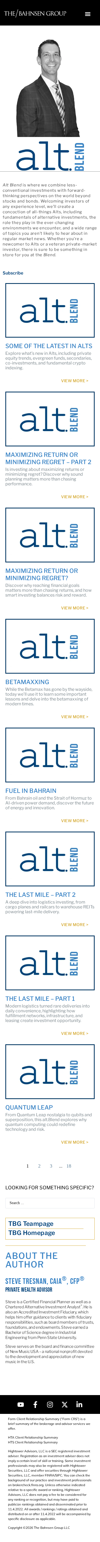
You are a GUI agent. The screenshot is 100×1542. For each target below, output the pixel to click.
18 (68, 1166)
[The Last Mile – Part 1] (50, 963)
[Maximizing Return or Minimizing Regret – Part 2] (50, 419)
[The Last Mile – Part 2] (50, 859)
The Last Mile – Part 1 (40, 998)
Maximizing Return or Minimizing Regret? (41, 574)
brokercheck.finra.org (28, 1485)
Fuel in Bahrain (31, 790)
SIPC (58, 1475)
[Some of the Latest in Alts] (50, 310)
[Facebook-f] (35, 1404)
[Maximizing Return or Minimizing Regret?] (50, 535)
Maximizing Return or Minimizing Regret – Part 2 (48, 458)
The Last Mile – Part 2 (40, 894)
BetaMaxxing (27, 681)
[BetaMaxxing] (50, 646)
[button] (87, 13)
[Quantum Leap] (50, 1071)
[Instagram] (50, 1404)
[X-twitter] (64, 1404)
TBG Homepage (31, 1233)
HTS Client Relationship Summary (33, 1442)
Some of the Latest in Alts (48, 345)
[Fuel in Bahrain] (50, 755)
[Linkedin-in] (79, 1404)
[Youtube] (20, 1404)
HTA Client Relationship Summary (33, 1437)
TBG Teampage (31, 1223)
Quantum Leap (29, 1107)
